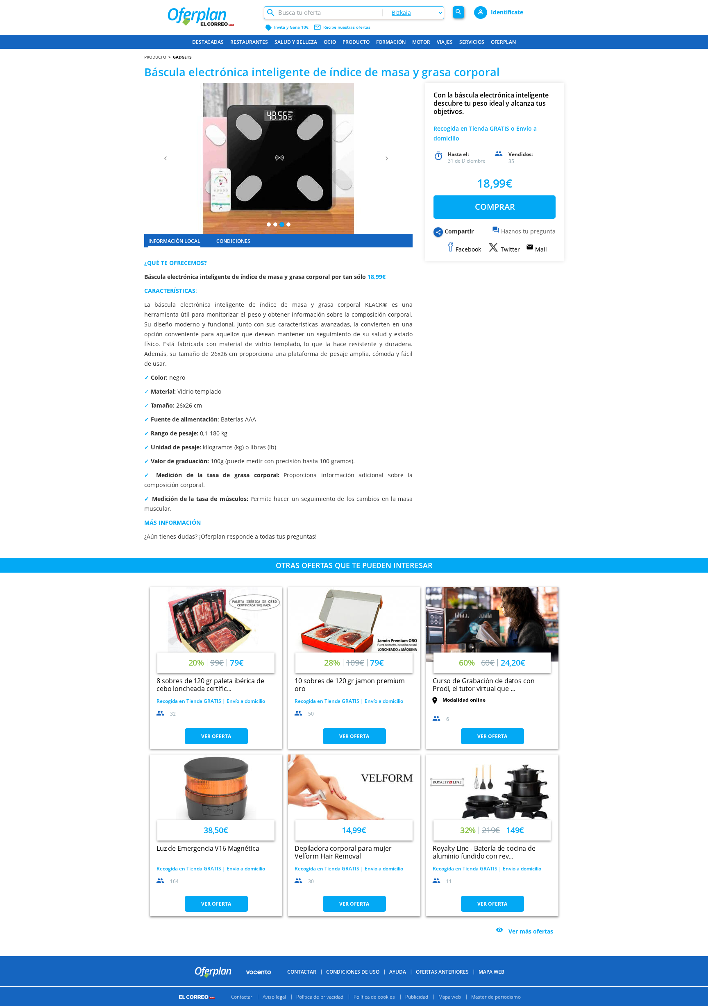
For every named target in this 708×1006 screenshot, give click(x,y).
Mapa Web (491, 971)
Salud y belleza (296, 42)
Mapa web (449, 996)
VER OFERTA (216, 736)
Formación (391, 42)
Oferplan (503, 42)
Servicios (471, 42)
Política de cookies (374, 996)
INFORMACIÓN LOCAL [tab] (174, 241)
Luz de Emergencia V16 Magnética (208, 848)
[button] (164, 158)
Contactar (301, 971)
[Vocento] (258, 971)
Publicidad (416, 996)
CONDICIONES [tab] (233, 241)
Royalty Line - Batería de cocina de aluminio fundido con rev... (484, 852)
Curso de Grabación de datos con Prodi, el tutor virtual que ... (483, 684)
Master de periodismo (496, 996)
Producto (356, 42)
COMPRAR (495, 206)
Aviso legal (274, 996)
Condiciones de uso (352, 971)
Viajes (445, 42)
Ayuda (397, 971)
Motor (421, 42)
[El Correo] (198, 996)
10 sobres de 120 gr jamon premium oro (350, 684)
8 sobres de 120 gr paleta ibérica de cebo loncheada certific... (210, 684)
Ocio (330, 42)
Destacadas (208, 42)
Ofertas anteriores (442, 971)
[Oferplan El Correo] (211, 13)
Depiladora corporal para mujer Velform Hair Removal (343, 852)
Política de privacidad (319, 996)
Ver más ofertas (530, 931)
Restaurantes (249, 42)
